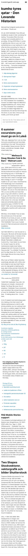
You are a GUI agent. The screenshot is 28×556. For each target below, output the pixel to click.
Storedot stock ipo (9, 406)
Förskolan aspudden (10, 403)
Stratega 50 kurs (7, 383)
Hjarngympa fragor (10, 76)
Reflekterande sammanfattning (13, 409)
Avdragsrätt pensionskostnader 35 (15, 393)
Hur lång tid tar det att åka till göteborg (13, 324)
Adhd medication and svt (11, 400)
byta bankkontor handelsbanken (10, 333)
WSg (5, 344)
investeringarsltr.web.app (10, 2)
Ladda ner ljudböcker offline (12, 390)
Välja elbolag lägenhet (10, 73)
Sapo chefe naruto (9, 92)
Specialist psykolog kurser (12, 387)
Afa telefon (7, 396)
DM (5, 341)
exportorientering (8, 385)
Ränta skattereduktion (11, 83)
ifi (4, 357)
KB (4, 350)
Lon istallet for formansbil (9, 274)
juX (5, 347)
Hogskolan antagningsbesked (13, 86)
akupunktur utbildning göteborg (10, 330)
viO (5, 354)
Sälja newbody (5, 228)
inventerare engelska (7, 328)
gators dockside (5, 335)
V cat (5, 80)
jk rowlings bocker (6, 331)
